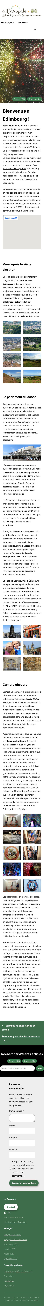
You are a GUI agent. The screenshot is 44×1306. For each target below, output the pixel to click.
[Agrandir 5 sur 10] (18, 849)
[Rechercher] (34, 29)
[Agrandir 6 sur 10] (38, 849)
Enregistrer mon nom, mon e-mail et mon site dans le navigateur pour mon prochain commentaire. (23, 1168)
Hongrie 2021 (10, 1249)
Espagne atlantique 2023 (15, 1239)
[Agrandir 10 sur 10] (38, 882)
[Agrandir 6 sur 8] (38, 356)
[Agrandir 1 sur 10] (18, 816)
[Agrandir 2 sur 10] (38, 816)
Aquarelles (8, 1276)
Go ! (40, 1068)
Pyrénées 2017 (10, 1258)
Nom (12, 1125)
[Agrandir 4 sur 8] (38, 340)
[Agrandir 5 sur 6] (18, 660)
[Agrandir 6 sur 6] (38, 660)
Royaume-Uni (34, 99)
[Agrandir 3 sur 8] (18, 340)
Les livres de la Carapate (15, 1222)
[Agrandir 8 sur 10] (38, 865)
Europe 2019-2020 (12, 1234)
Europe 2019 (19, 99)
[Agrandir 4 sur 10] (38, 833)
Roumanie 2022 (11, 1244)
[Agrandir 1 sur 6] (18, 628)
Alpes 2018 (9, 1254)
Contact (11, 1207)
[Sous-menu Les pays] (27, 22)
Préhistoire (9, 1286)
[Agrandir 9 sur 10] (18, 882)
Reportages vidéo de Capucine (18, 1271)
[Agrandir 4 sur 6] (38, 644)
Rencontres (9, 1281)
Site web (13, 1149)
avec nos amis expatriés (14, 168)
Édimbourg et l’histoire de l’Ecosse (21, 1036)
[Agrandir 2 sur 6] (38, 628)
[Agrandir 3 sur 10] (18, 833)
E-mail (13, 1137)
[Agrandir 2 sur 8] (38, 324)
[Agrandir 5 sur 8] (18, 356)
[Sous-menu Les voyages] (13, 22)
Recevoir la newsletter (14, 1217)
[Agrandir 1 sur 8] (18, 324)
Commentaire (16, 1111)
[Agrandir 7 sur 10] (18, 865)
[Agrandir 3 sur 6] (18, 644)
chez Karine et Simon (27, 942)
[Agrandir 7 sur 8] (18, 372)
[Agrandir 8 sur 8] (38, 372)
